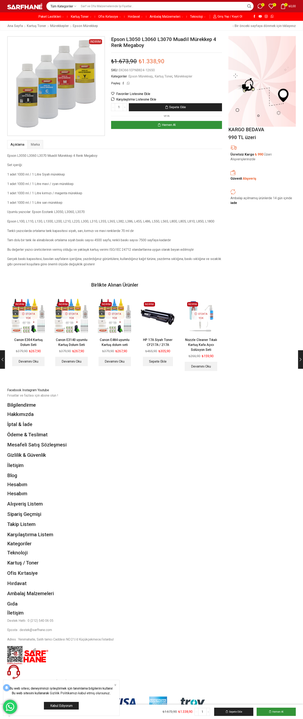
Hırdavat (134, 17)
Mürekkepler (59, 26)
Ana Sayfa (15, 26)
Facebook (14, 390)
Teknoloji (196, 17)
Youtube (43, 390)
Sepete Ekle (177, 107)
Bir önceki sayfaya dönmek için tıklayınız (265, 26)
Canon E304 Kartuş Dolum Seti (28, 342)
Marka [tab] (35, 144)
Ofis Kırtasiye (108, 17)
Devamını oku (28, 361)
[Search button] (249, 6)
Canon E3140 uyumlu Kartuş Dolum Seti (71, 342)
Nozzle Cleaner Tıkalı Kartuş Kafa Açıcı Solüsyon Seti (201, 345)
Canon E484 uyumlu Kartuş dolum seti (114, 342)
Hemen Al (169, 125)
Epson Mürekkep (85, 26)
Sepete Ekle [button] (158, 361)
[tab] (17, 144)
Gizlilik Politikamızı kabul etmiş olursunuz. (80, 693)
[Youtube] (260, 16)
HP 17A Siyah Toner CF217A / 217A (158, 342)
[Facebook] (254, 16)
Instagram (30, 390)
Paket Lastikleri (49, 17)
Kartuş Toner (80, 17)
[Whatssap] (272, 16)
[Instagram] (266, 16)
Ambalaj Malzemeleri (165, 17)
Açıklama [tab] (17, 144)
